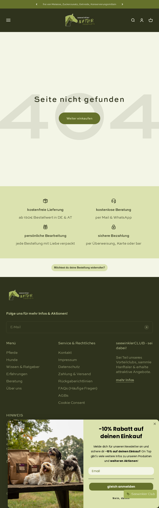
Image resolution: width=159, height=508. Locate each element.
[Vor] (122, 4)
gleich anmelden (121, 486)
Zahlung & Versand (74, 374)
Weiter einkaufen (79, 118)
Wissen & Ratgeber (23, 366)
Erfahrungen (16, 374)
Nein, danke (121, 498)
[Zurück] (36, 4)
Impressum (67, 359)
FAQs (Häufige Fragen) (77, 388)
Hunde (12, 359)
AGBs (63, 395)
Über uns (14, 388)
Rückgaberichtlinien (75, 381)
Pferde (12, 352)
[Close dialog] (154, 423)
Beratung (14, 381)
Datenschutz (69, 366)
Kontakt (65, 352)
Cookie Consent (71, 402)
